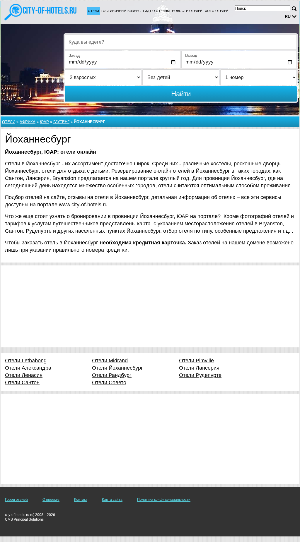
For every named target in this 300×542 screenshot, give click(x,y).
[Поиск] (294, 8)
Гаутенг (61, 122)
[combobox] (180, 42)
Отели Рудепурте (200, 375)
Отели (93, 11)
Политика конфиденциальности (163, 500)
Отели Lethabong (26, 360)
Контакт (80, 500)
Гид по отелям (156, 11)
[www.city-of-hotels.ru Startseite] (41, 12)
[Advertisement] (150, 306)
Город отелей (16, 500)
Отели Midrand (110, 360)
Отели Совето (109, 382)
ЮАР (44, 122)
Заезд (74, 55)
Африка (27, 122)
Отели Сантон (22, 382)
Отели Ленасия (23, 375)
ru (288, 16)
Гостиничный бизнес (121, 11)
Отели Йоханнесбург (117, 368)
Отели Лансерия (199, 368)
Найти (181, 94)
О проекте (50, 500)
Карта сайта (112, 500)
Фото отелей (217, 11)
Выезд (191, 55)
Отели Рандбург (112, 375)
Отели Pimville (196, 360)
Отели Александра (28, 368)
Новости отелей (187, 11)
